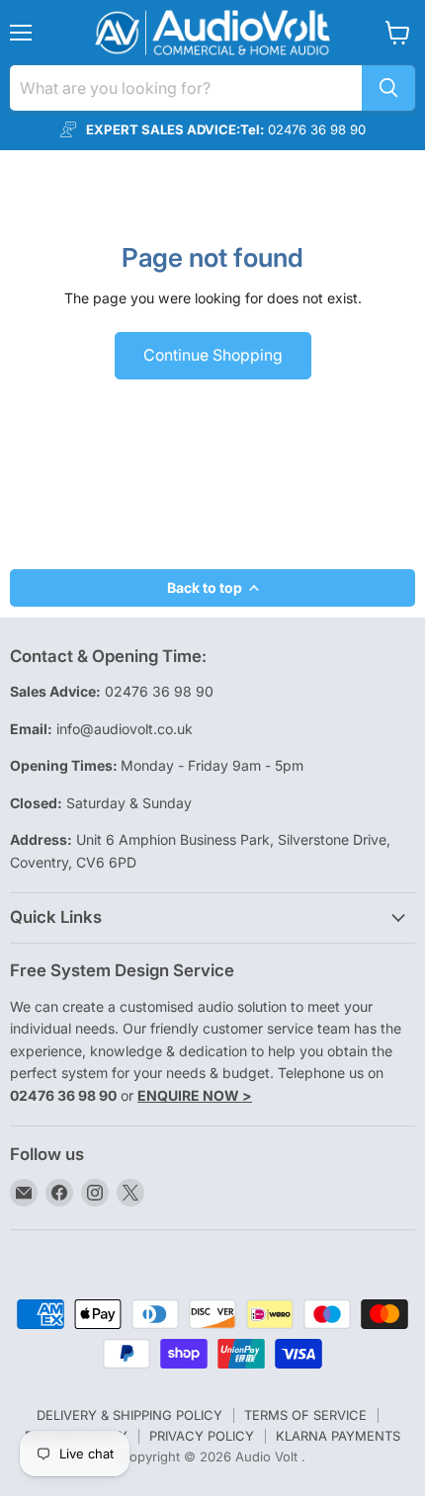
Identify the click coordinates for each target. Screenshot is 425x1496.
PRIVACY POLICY (201, 1436)
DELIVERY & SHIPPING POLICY (129, 1415)
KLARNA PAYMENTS (338, 1436)
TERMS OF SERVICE (305, 1415)
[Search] (388, 88)
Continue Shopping (213, 355)
